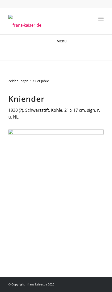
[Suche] (89, 18)
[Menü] (101, 18)
